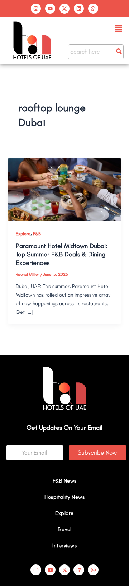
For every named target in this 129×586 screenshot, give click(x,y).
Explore (23, 233)
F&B (37, 233)
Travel (65, 529)
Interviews (64, 545)
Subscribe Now (97, 452)
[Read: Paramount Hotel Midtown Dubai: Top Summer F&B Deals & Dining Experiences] (64, 189)
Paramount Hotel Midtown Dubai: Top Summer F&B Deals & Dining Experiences (62, 254)
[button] (118, 29)
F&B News (65, 481)
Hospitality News (64, 497)
